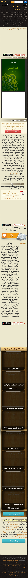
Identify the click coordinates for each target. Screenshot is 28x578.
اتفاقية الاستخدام (19, 566)
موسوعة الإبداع (12, 575)
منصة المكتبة (15, 564)
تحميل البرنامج (7, 198)
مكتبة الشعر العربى (22, 537)
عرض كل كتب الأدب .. (13, 541)
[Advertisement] (14, 43)
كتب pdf (7, 566)
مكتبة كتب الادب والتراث (12, 528)
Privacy (23, 567)
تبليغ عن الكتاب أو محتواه (12, 132)
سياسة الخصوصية (7, 564)
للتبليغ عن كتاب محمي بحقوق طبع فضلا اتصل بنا (11, 561)
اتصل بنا (11, 566)
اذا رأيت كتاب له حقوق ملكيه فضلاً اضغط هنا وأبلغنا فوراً (14, 572)
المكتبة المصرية (14, 173)
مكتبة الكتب (22, 564)
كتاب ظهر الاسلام (9, 30)
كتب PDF (3, 2)
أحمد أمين (11, 172)
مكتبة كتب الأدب (10, 523)
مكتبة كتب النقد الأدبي (21, 536)
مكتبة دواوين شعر (14, 526)
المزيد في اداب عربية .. (13, 514)
